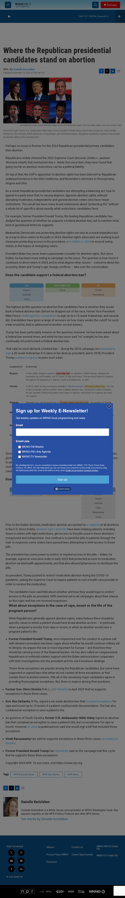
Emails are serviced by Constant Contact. (82, 470)
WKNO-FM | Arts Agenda (36, 451)
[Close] (110, 406)
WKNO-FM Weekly (33, 447)
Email (19, 425)
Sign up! (62, 479)
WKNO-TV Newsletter (34, 456)
